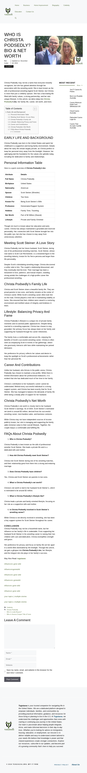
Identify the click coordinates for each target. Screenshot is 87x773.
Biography (55, 5)
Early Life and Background (16, 112)
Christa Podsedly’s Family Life (21, 119)
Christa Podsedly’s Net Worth (20, 127)
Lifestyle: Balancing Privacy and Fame (23, 122)
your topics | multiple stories (15, 596)
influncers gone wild (12, 586)
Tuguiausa (58, 716)
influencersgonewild (12, 569)
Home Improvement (41, 5)
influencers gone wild (12, 564)
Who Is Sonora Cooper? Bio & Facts (19, 614)
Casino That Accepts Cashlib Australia (75, 126)
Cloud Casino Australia (74, 112)
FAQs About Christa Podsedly (21, 129)
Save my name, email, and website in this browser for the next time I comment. (29, 671)
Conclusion (17, 131)
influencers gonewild (12, 580)
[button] (16, 18)
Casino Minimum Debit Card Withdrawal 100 (76, 104)
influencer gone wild (12, 591)
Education (18, 12)
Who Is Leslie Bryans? (14, 612)
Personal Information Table (20, 114)
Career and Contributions (19, 124)
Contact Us (30, 12)
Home (17, 5)
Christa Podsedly (12, 610)
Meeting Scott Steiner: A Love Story (22, 117)
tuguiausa (21, 559)
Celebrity (66, 5)
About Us (76, 765)
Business (26, 5)
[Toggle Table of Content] (34, 109)
